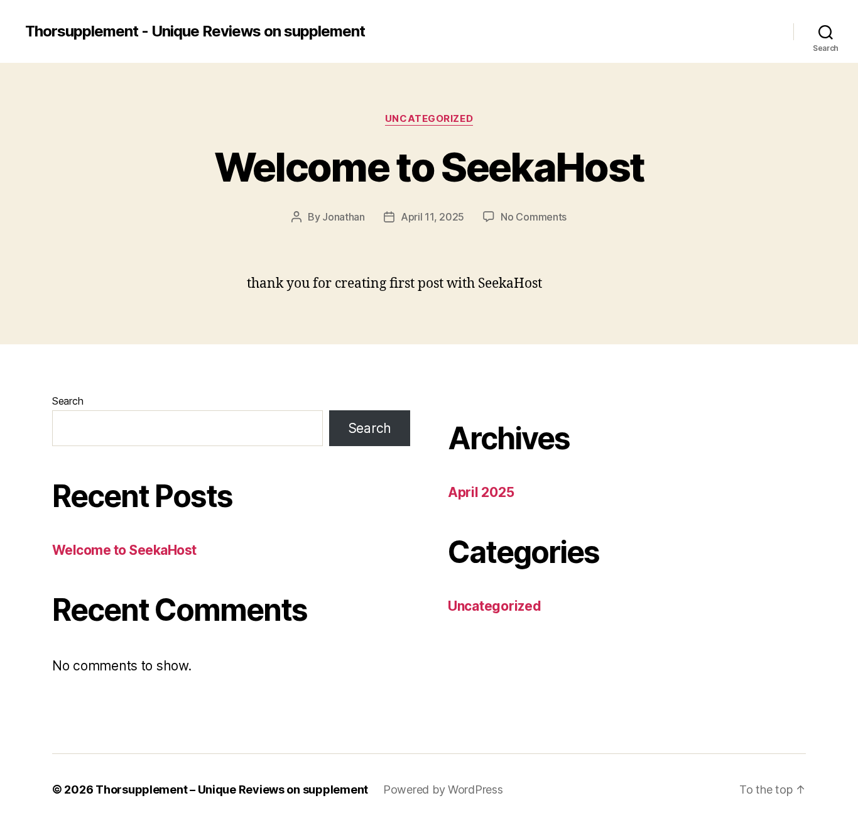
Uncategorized (429, 118)
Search (67, 401)
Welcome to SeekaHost (429, 167)
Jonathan (343, 216)
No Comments (534, 216)
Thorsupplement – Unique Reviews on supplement (231, 789)
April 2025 (481, 492)
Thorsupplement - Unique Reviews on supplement (195, 31)
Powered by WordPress (443, 789)
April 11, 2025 (432, 216)
